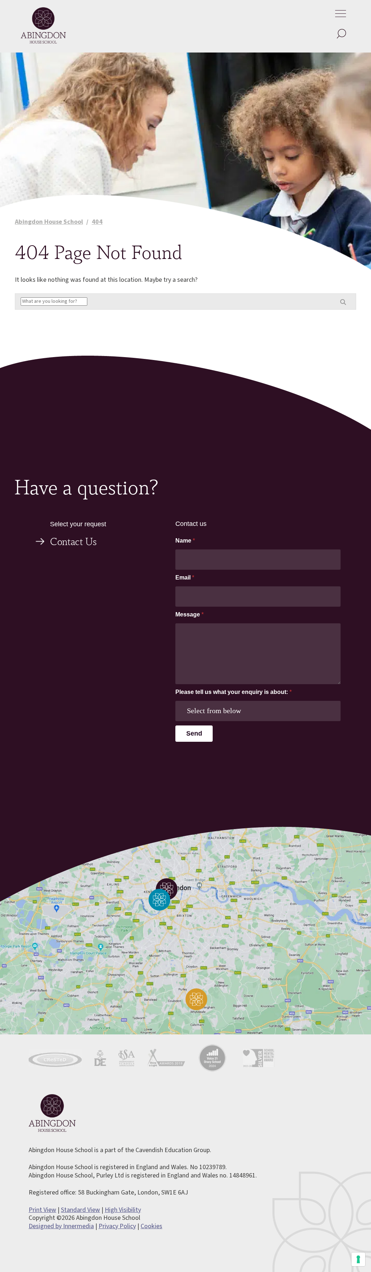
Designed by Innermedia (61, 1226)
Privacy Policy (117, 1226)
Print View (42, 1209)
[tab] (95, 545)
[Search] (341, 34)
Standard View (80, 1209)
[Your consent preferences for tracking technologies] (358, 1259)
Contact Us (73, 540)
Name (185, 540)
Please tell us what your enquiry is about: (233, 692)
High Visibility (123, 1209)
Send (194, 733)
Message (189, 614)
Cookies (151, 1226)
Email (184, 577)
